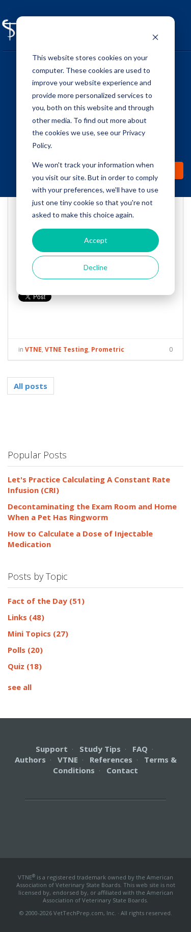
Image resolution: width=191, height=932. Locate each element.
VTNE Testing (66, 349)
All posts (30, 386)
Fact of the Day (46, 601)
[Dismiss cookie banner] (155, 38)
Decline (95, 267)
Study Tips (100, 749)
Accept (95, 240)
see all (20, 687)
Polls (25, 650)
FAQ (140, 749)
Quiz (25, 666)
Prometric (107, 349)
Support (52, 749)
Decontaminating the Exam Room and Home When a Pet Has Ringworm (92, 511)
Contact (122, 770)
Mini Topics (38, 633)
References (111, 759)
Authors (30, 759)
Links (26, 617)
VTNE (33, 349)
